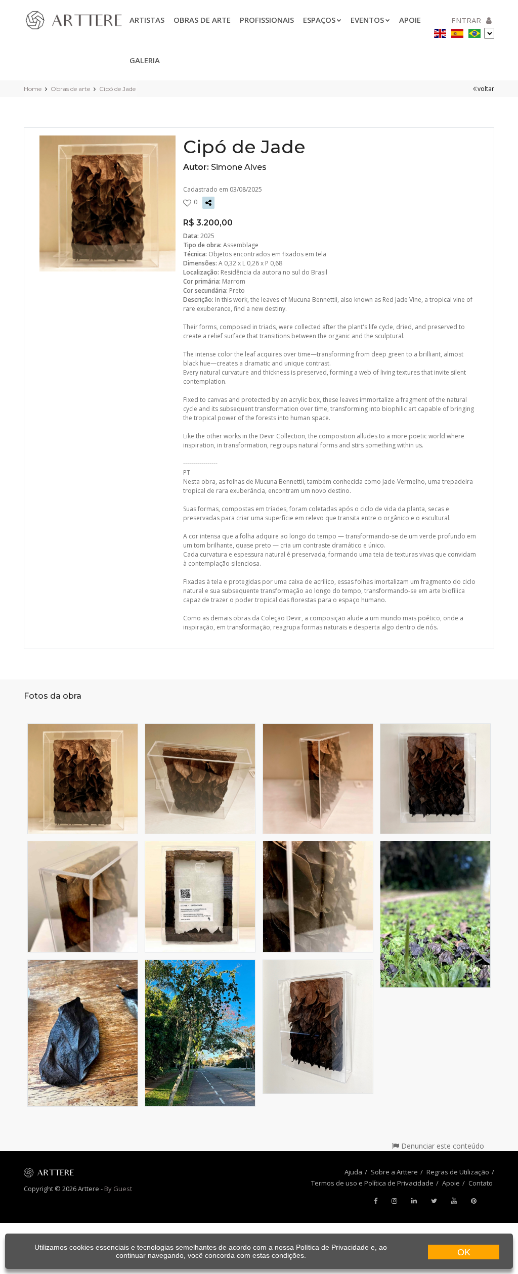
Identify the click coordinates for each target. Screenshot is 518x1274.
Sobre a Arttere (394, 1171)
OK (463, 1252)
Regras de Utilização (457, 1171)
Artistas (147, 20)
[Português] (474, 31)
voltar (486, 88)
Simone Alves (239, 167)
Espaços (319, 20)
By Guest (118, 1188)
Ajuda (353, 1171)
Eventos (367, 20)
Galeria (145, 60)
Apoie (451, 1183)
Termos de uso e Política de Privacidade (372, 1183)
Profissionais (267, 20)
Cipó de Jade (117, 89)
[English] (440, 31)
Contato (480, 1183)
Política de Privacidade (332, 1247)
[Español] (457, 31)
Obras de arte (202, 20)
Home (32, 89)
